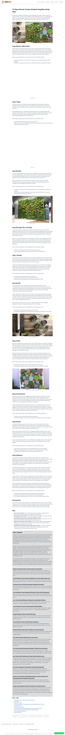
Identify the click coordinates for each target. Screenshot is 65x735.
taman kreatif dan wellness (23, 716)
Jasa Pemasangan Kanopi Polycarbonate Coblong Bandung (26, 709)
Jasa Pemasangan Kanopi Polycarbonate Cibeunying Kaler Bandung (28, 708)
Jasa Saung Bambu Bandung (46, 733)
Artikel (56, 1)
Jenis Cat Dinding (17, 712)
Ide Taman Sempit (17, 705)
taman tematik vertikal (31, 716)
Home (38, 1)
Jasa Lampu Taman (18, 733)
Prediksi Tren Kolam (18, 702)
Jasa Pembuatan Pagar (29, 724)
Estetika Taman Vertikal (19, 706)
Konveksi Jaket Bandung (10, 733)
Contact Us (61, 1)
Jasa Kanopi (16, 701)
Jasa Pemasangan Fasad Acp (20, 711)
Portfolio (52, 1)
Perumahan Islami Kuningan (28, 733)
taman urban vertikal (39, 716)
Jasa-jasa (48, 1)
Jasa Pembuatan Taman (7, 724)
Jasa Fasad (21, 724)
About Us (42, 1)
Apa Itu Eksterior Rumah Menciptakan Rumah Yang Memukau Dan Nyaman (29, 704)
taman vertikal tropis (45, 716)
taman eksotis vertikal (16, 716)
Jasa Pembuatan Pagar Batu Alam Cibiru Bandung (24, 700)
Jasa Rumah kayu (37, 733)
